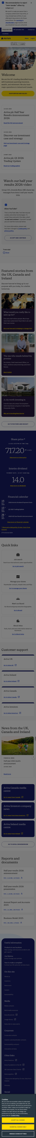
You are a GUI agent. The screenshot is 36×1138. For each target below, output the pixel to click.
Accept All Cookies (18, 1120)
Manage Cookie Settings (18, 1134)
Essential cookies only (18, 1127)
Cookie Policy (15, 1115)
